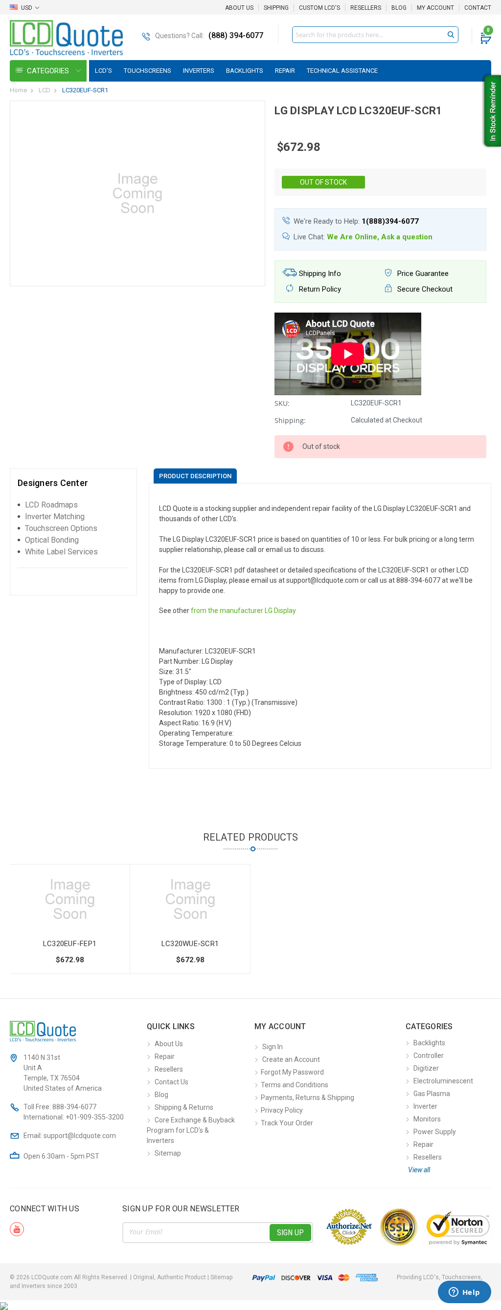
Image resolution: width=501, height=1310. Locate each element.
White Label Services (61, 551)
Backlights (244, 70)
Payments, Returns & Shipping (307, 1097)
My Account (435, 7)
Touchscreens (147, 70)
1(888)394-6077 (390, 221)
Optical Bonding (52, 540)
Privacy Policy (282, 1110)
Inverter (425, 1106)
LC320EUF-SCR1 (85, 90)
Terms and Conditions (294, 1085)
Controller (428, 1055)
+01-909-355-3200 (95, 1117)
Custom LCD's (319, 7)
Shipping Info (319, 273)
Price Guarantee (422, 273)
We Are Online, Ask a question (380, 236)
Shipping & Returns (184, 1107)
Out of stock (323, 182)
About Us (239, 7)
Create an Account (291, 1059)
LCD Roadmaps (51, 504)
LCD (44, 90)
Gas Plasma (431, 1094)
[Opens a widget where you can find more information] (464, 1293)
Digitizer (426, 1068)
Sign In (272, 1047)
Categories (49, 70)
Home (18, 90)
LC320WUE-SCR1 (190, 943)
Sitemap (168, 1153)
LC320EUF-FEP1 (69, 943)
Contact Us (171, 1082)
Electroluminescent (443, 1081)
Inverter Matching (55, 516)
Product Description (195, 476)
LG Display (280, 610)
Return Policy (319, 289)
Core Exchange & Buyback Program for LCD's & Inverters (191, 1130)
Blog (399, 7)
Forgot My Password (292, 1072)
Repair (285, 70)
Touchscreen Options (61, 528)
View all (419, 1170)
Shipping (276, 7)
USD (27, 7)
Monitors (427, 1119)
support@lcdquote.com (80, 1136)
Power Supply (434, 1132)
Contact (477, 7)
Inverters (198, 70)
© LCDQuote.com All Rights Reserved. (121, 1277)
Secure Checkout (424, 289)
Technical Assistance (342, 70)
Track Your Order (287, 1123)
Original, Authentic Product (169, 1277)
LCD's (103, 70)
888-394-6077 (74, 1107)
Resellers (365, 7)
